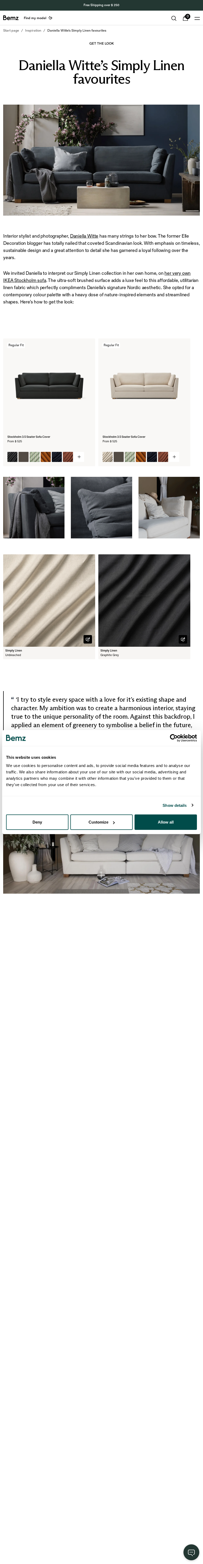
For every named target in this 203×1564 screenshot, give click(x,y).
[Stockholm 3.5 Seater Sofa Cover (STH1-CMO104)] (68, 457)
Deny (37, 822)
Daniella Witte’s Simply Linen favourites (76, 30)
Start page (11, 30)
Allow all (166, 822)
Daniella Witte (84, 236)
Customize (98, 822)
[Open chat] (191, 1552)
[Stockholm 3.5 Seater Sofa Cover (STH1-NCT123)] (57, 457)
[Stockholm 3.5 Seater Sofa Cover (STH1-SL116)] (12, 457)
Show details (175, 805)
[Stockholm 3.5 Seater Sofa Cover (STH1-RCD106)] (46, 457)
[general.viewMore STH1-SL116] (79, 457)
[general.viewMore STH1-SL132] (174, 457)
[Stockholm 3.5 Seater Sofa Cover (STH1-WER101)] (35, 457)
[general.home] (11, 17)
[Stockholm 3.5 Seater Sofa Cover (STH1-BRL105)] (24, 457)
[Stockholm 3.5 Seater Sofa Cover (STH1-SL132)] (108, 457)
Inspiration (33, 30)
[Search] (174, 18)
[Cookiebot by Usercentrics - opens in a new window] (174, 738)
